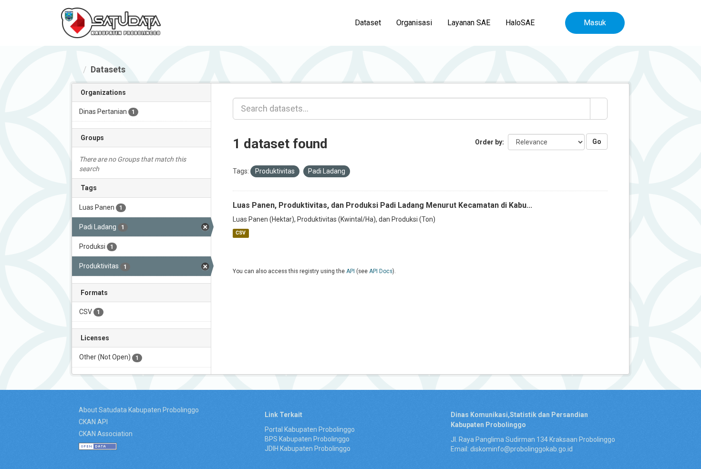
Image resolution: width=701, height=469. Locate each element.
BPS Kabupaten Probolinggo (307, 439)
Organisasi (414, 22)
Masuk (595, 22)
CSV (241, 233)
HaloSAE (520, 22)
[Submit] (599, 109)
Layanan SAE (468, 22)
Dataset (368, 22)
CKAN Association (106, 434)
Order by (488, 142)
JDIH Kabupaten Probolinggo (307, 448)
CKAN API (93, 422)
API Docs (380, 271)
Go (596, 141)
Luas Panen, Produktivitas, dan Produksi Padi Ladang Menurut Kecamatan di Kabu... (382, 205)
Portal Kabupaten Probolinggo (310, 429)
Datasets (108, 69)
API (350, 271)
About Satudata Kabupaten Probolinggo (139, 410)
